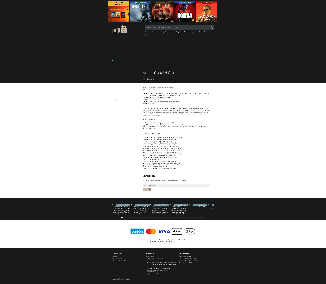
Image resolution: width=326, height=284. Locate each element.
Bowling (199, 32)
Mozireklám (148, 35)
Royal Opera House (167, 32)
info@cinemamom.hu (152, 274)
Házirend (114, 257)
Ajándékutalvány (189, 32)
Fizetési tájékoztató (118, 258)
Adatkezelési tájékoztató (119, 260)
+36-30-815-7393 (151, 272)
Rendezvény (207, 32)
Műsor (147, 32)
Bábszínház (155, 32)
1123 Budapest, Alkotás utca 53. (156, 258)
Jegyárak (179, 32)
